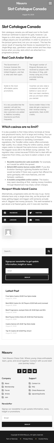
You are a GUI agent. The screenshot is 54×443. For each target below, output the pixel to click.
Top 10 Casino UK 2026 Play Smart (18, 331)
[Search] (49, 251)
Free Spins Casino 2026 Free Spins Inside (21, 296)
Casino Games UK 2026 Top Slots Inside (20, 324)
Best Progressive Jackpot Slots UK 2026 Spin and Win (26, 310)
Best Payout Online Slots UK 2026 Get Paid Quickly (24, 317)
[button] (50, 3)
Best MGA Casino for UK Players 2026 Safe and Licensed (27, 303)
